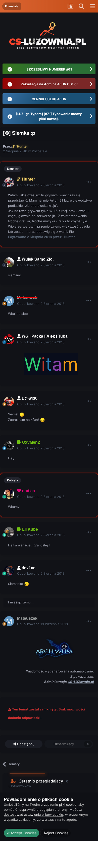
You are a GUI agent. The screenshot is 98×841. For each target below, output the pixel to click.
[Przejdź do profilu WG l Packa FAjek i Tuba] (9, 339)
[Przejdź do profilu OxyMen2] (9, 445)
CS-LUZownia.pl (81, 682)
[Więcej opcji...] (88, 182)
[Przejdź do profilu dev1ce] (9, 571)
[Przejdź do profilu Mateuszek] (9, 301)
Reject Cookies (55, 833)
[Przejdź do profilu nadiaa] (9, 494)
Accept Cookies (23, 833)
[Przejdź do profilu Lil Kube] (9, 532)
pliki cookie (67, 804)
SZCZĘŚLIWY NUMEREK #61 (49, 69)
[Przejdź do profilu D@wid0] (9, 401)
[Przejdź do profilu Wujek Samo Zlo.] (9, 262)
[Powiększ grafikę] (51, 647)
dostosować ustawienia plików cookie (33, 814)
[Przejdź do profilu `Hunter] (9, 182)
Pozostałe (39, 151)
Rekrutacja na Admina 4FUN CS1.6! (49, 84)
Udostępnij (25, 744)
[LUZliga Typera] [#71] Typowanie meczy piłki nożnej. (49, 116)
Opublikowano (41, 185)
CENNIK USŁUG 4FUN (49, 99)
